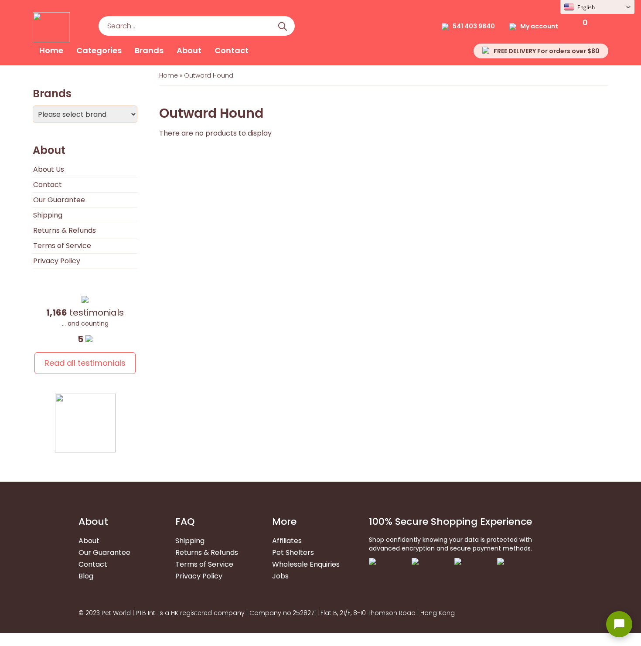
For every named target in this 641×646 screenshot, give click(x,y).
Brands (149, 50)
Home (51, 50)
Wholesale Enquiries (306, 564)
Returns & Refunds (64, 230)
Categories (99, 50)
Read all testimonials (85, 362)
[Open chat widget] (619, 624)
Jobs (280, 576)
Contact (232, 50)
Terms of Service (62, 246)
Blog (85, 576)
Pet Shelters (293, 552)
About (189, 50)
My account (539, 26)
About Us (48, 169)
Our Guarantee (59, 200)
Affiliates (287, 541)
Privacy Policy (56, 261)
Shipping (47, 215)
